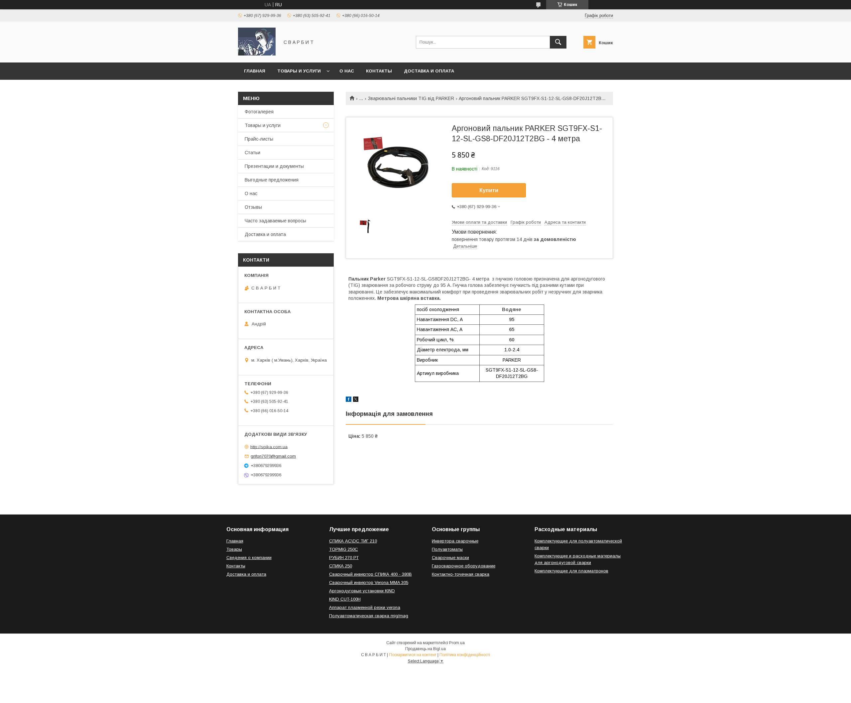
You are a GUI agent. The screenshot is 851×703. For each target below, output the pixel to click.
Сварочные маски (450, 557)
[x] (355, 400)
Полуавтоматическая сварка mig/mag (368, 615)
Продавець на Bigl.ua (425, 648)
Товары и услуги (299, 70)
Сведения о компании (249, 557)
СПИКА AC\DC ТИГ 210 (353, 540)
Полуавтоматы (447, 549)
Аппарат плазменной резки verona (364, 607)
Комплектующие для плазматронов (571, 570)
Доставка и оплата (429, 70)
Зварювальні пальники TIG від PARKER (411, 98)
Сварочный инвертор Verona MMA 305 (368, 582)
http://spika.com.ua (269, 446)
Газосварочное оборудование (463, 565)
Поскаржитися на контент (412, 654)
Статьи (252, 152)
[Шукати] (558, 42)
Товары (234, 549)
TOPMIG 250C (343, 549)
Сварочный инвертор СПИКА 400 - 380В (370, 574)
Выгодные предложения (272, 179)
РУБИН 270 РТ (344, 557)
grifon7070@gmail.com (273, 456)
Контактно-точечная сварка (460, 574)
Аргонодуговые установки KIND (362, 590)
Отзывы (253, 207)
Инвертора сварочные (455, 540)
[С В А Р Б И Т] (257, 54)
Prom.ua (457, 643)
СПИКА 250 (340, 565)
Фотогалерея (259, 111)
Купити (488, 190)
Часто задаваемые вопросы (275, 220)
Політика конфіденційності (464, 654)
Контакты (379, 70)
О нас (346, 70)
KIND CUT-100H (345, 599)
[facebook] (348, 400)
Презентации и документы (274, 166)
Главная (254, 70)
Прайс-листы (259, 139)
